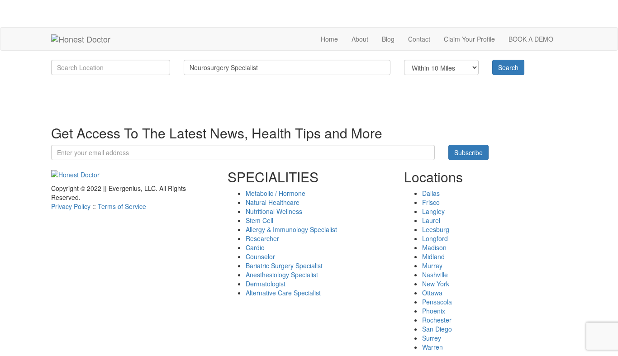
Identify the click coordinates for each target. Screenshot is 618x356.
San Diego (437, 328)
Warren (432, 346)
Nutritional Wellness (274, 211)
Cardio (255, 247)
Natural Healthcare (272, 202)
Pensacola (437, 301)
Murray (432, 265)
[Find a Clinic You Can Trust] (80, 39)
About (360, 38)
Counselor (260, 256)
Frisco (431, 202)
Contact (419, 38)
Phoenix (433, 310)
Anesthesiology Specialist (282, 274)
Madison (434, 247)
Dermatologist (265, 283)
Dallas (431, 193)
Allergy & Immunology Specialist (291, 229)
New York (435, 283)
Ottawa (432, 292)
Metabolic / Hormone (275, 193)
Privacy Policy (70, 206)
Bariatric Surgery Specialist (284, 265)
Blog (388, 38)
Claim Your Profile (469, 38)
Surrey (431, 337)
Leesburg (435, 229)
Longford (435, 238)
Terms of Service (122, 206)
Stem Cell (259, 220)
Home (329, 38)
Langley (433, 211)
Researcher (262, 238)
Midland (433, 256)
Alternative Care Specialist (283, 292)
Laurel (431, 220)
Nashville (435, 274)
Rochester (437, 319)
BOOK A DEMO (531, 38)
